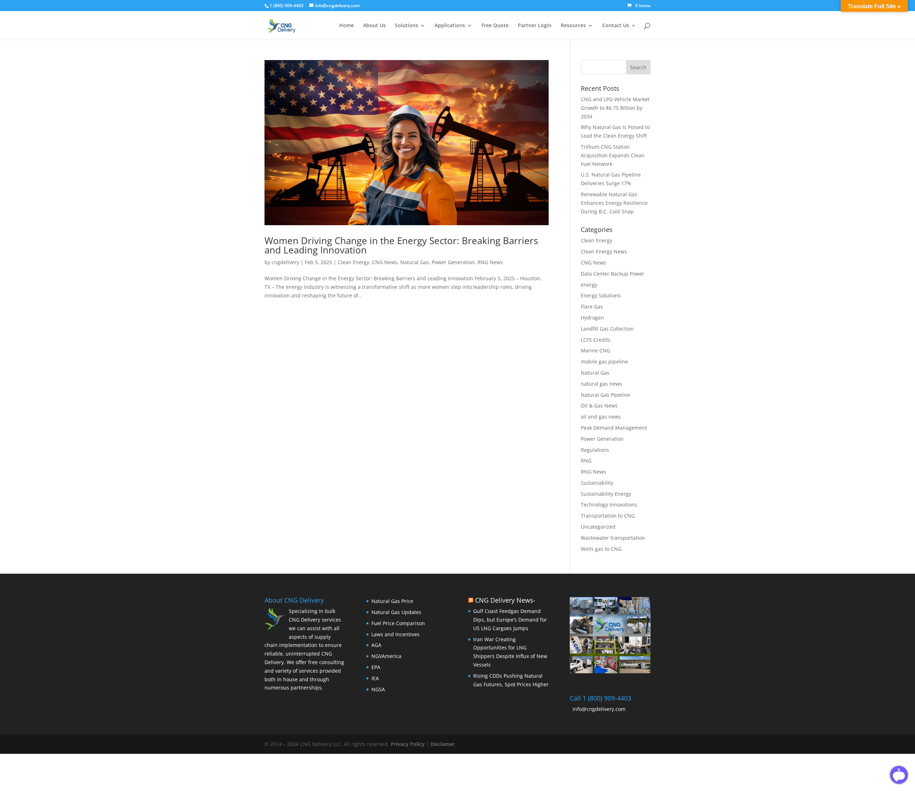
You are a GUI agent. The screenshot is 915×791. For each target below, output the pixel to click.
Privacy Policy (408, 744)
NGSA (378, 689)
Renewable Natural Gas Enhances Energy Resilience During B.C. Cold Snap (614, 203)
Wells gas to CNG (601, 548)
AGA (376, 645)
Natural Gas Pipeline (605, 394)
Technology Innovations (609, 504)
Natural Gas (414, 262)
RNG (586, 460)
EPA (375, 667)
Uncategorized (598, 526)
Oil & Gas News (599, 405)
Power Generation (453, 262)
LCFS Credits (595, 339)
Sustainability (597, 482)
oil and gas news (601, 416)
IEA (375, 678)
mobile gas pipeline (604, 361)
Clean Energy (353, 262)
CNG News (384, 262)
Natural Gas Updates (396, 612)
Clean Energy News (604, 251)
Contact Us (615, 26)
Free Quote (495, 26)
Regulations (595, 449)
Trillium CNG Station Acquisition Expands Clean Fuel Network (612, 155)
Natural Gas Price (392, 601)
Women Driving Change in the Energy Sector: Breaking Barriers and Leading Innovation (401, 245)
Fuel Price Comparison (398, 623)
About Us (374, 26)
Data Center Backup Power (612, 273)
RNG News (490, 262)
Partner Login (535, 26)
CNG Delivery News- (505, 600)
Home (346, 26)
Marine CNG (595, 350)
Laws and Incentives (395, 634)
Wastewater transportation (613, 537)
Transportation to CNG (608, 515)
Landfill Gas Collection (607, 328)
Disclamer (442, 744)
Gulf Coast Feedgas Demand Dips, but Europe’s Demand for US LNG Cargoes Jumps (510, 620)
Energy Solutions (601, 295)
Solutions (406, 26)
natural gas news (601, 383)
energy (589, 284)
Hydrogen (592, 317)
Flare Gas (592, 306)
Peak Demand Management (614, 427)
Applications (450, 26)
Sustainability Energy (606, 493)
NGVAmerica (386, 656)
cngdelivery (285, 262)
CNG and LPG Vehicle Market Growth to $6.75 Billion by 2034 (615, 108)
